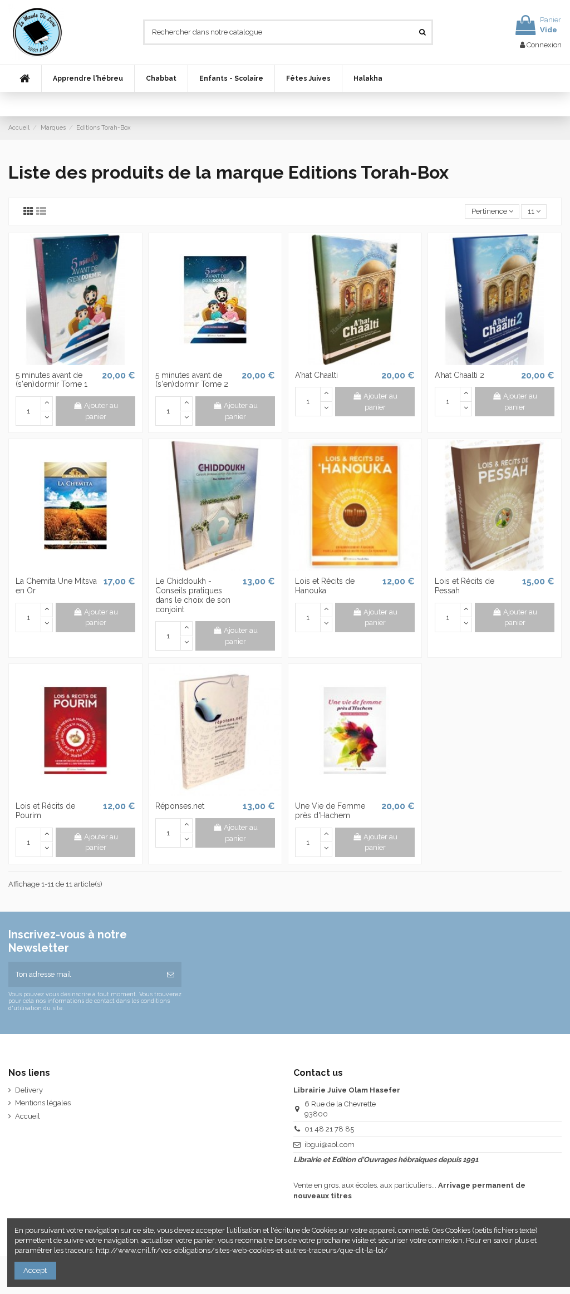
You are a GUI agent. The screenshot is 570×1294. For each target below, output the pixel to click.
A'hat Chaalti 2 (459, 375)
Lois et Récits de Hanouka (325, 586)
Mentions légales (43, 1103)
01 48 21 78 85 (329, 1129)
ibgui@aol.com (329, 1144)
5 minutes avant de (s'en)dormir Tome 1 (51, 380)
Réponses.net (179, 805)
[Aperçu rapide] (75, 361)
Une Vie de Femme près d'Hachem (330, 810)
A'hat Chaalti (316, 375)
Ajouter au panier (101, 411)
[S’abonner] (170, 974)
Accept (35, 1270)
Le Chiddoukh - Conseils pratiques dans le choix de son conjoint (192, 595)
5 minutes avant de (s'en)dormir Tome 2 (191, 380)
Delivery (29, 1090)
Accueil (27, 1116)
